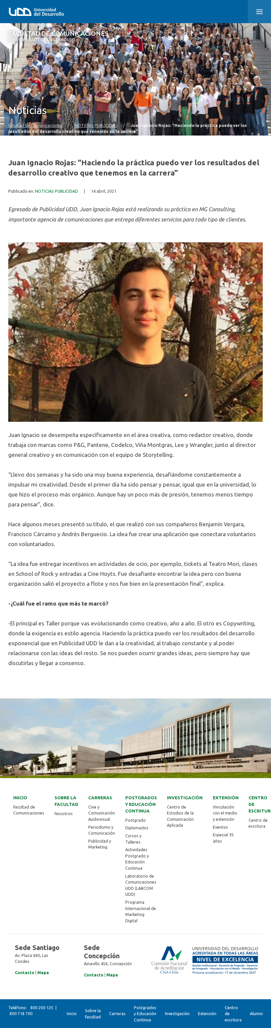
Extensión (226, 797)
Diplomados (136, 827)
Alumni (256, 1013)
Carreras (100, 797)
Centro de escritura (233, 1013)
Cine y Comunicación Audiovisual (101, 813)
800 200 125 (41, 1007)
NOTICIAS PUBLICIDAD (96, 125)
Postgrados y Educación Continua (141, 804)
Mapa (43, 972)
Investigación (185, 797)
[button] (259, 11)
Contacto (24, 972)
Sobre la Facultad (66, 801)
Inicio (20, 797)
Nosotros (64, 813)
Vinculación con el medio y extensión (225, 813)
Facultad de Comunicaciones (58, 36)
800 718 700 (21, 1013)
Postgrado (135, 820)
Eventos (220, 827)
